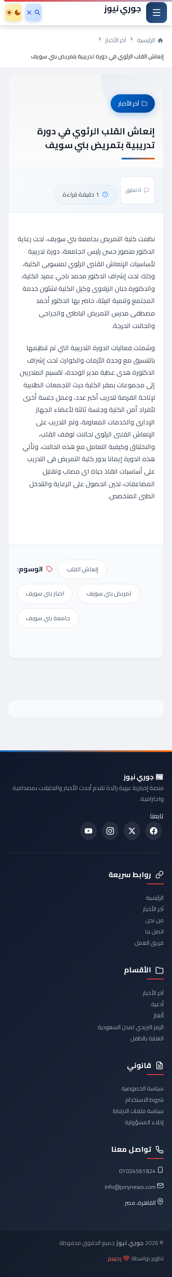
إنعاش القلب (82, 569)
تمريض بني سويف (108, 593)
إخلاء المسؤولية (144, 1122)
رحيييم (114, 1258)
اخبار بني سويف (45, 593)
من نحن (154, 920)
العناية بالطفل (147, 1038)
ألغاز (159, 1015)
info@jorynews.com (130, 1186)
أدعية (157, 1004)
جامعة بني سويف (48, 617)
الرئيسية (155, 897)
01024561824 (137, 1171)
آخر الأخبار (115, 40)
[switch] (13, 12)
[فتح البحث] (33, 12)
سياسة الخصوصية (142, 1088)
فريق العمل (149, 942)
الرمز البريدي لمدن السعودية (131, 1027)
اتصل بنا (154, 931)
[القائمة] (156, 12)
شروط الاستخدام (144, 1099)
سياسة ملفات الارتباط (138, 1110)
